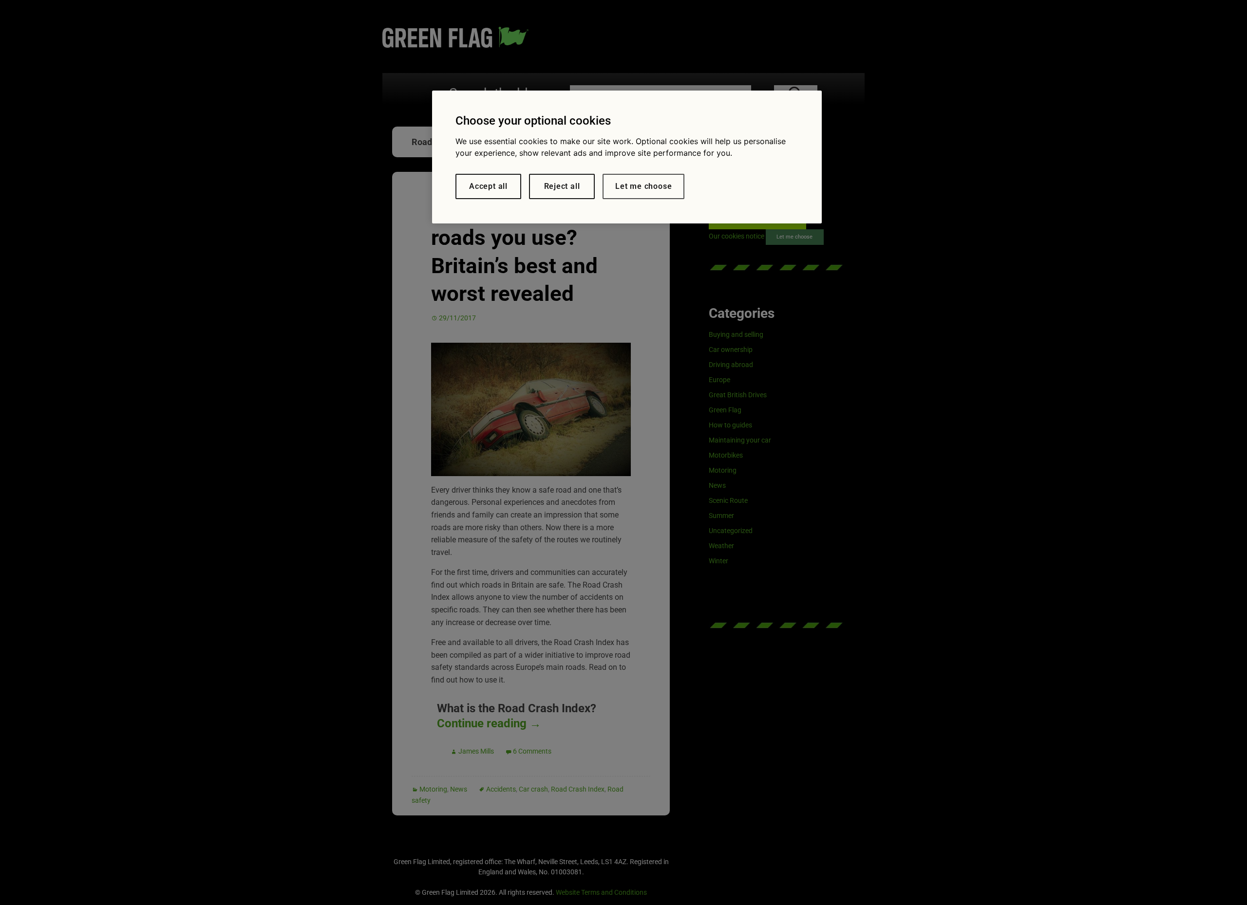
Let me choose (643, 186)
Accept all (488, 186)
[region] (627, 157)
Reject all (562, 186)
